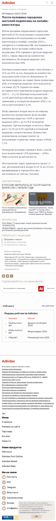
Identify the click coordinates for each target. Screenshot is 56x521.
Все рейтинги (48, 306)
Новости (13, 9)
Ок (36, 516)
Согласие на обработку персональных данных (19, 395)
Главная (5, 9)
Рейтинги (7, 452)
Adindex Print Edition (12, 456)
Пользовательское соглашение (14, 390)
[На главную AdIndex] (28, 361)
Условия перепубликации (11, 369)
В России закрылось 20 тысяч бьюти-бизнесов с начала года (26, 186)
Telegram (11, 487)
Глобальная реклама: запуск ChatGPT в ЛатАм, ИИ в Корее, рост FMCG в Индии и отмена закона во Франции (41, 211)
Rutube (10, 503)
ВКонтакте (12, 492)
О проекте (7, 422)
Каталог (6, 436)
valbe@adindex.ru (11, 269)
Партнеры (7, 431)
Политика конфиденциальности (14, 387)
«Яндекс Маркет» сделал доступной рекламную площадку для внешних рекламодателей (27, 229)
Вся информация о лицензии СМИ (14, 385)
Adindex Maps (9, 466)
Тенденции (22, 9)
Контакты (12, 477)
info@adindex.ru (15, 508)
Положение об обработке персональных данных (20, 393)
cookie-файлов (37, 508)
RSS (9, 482)
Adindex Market (9, 461)
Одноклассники (15, 498)
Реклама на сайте (11, 426)
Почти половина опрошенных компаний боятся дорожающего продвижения (14, 210)
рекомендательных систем (29, 512)
